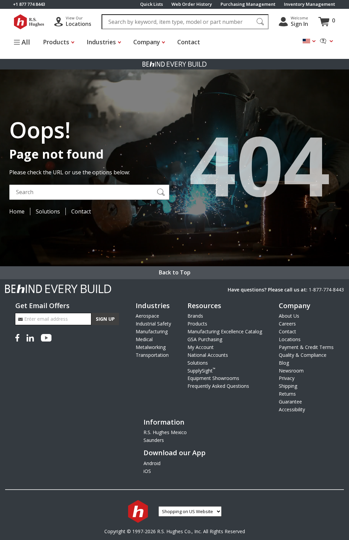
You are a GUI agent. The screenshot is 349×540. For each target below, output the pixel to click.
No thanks (106, 333)
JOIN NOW (106, 311)
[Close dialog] (303, 168)
